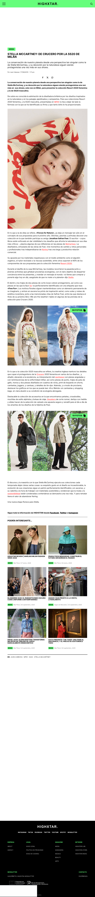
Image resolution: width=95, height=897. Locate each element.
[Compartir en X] (47, 77)
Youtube (55, 832)
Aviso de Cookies (32, 854)
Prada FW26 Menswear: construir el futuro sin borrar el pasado (65, 557)
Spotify (63, 832)
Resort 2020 (66, 263)
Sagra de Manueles (60, 605)
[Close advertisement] (34, 887)
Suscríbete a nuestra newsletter (21, 876)
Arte (57, 861)
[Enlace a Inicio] (48, 827)
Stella (70, 277)
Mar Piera (17, 563)
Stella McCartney (42, 657)
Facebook (54, 513)
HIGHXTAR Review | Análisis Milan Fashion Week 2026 (26, 557)
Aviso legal (30, 846)
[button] (4, 4)
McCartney (71, 244)
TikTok (30, 832)
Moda (11, 49)
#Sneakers (59, 850)
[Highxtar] (48, 4)
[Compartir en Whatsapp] (52, 77)
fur (30, 285)
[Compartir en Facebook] (42, 77)
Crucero (40, 374)
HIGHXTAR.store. (81, 850)
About (10, 846)
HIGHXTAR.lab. (80, 846)
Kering (45, 249)
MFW (56, 102)
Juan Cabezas (14, 72)
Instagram (73, 513)
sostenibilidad (14, 493)
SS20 (31, 657)
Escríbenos (83, 876)
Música (58, 854)
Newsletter (72, 832)
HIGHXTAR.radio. (81, 854)
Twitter (63, 513)
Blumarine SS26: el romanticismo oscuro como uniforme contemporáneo (27, 599)
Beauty (58, 857)
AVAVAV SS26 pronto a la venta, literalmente (62, 599)
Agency (10, 850)
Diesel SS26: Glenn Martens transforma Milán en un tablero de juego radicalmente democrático (26, 641)
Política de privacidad (34, 850)
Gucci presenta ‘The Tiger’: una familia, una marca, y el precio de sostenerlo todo (66, 641)
